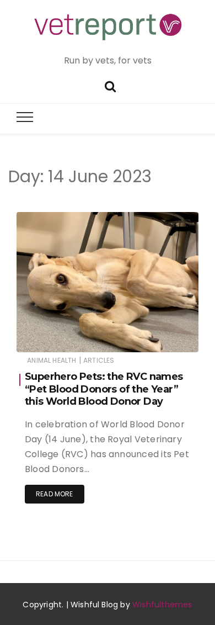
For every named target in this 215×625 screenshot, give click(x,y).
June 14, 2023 (163, 336)
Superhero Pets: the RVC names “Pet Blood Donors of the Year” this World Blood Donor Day (104, 388)
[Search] (110, 85)
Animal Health (51, 360)
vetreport (64, 336)
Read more (54, 494)
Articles (98, 360)
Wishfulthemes (162, 604)
